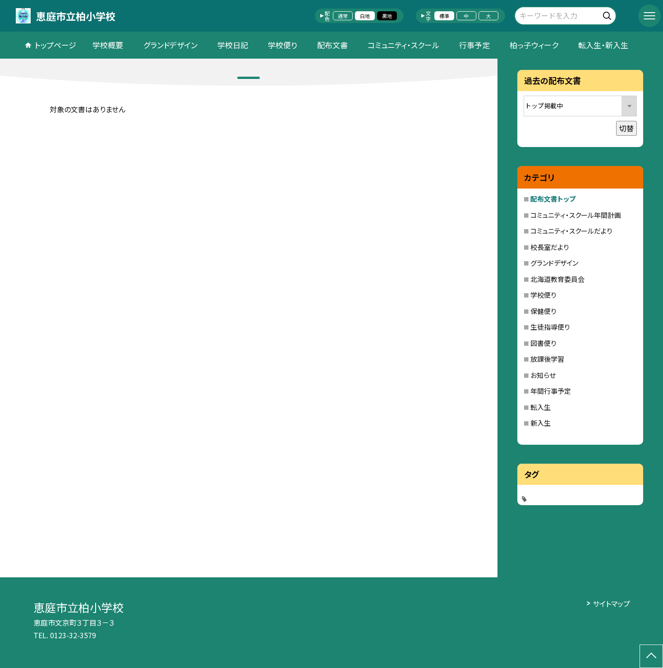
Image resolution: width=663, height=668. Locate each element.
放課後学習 (547, 359)
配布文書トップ (553, 198)
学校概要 (107, 45)
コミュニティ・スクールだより (571, 230)
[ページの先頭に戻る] (651, 656)
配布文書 (332, 45)
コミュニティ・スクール (403, 45)
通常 (343, 15)
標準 (444, 15)
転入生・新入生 (603, 45)
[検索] (608, 14)
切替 (626, 128)
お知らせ (543, 375)
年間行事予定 (550, 391)
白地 (365, 15)
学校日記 (232, 45)
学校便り (282, 45)
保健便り (543, 311)
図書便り (543, 343)
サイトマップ (611, 603)
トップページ (55, 45)
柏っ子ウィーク (534, 45)
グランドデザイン (170, 45)
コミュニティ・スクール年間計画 (575, 215)
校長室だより (549, 247)
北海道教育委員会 (557, 279)
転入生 (540, 407)
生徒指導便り (550, 327)
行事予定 (474, 45)
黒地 (387, 15)
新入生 (540, 423)
